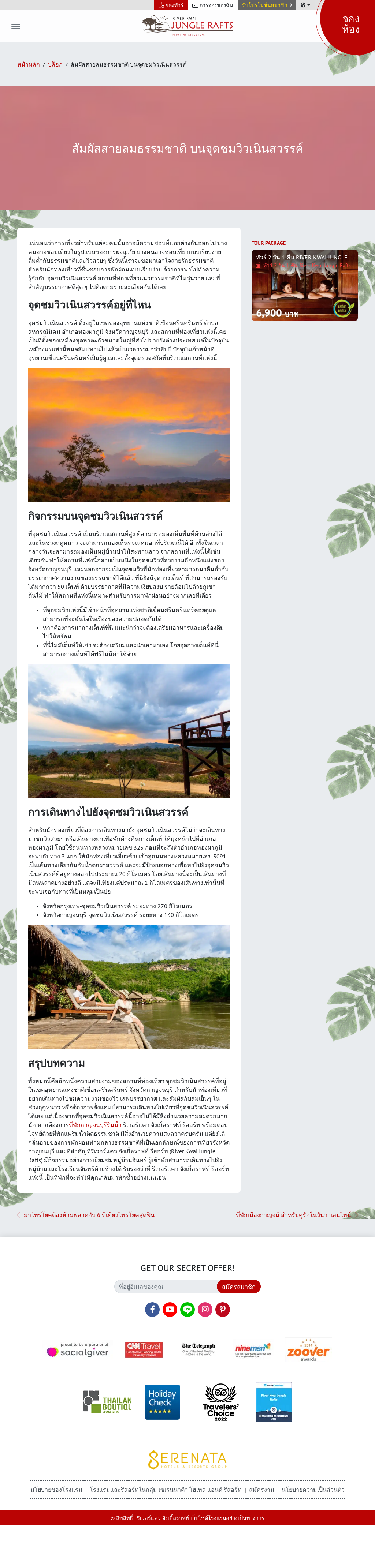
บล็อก (55, 64)
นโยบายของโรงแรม (56, 1489)
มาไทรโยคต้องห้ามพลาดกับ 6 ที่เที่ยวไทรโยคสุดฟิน (88, 1214)
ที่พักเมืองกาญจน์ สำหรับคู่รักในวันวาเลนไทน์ (294, 1214)
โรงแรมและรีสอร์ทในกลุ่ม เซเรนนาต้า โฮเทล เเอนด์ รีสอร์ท (166, 1489)
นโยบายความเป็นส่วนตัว (313, 1489)
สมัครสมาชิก (239, 1286)
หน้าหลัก (28, 64)
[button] (267, 5)
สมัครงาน (261, 1489)
